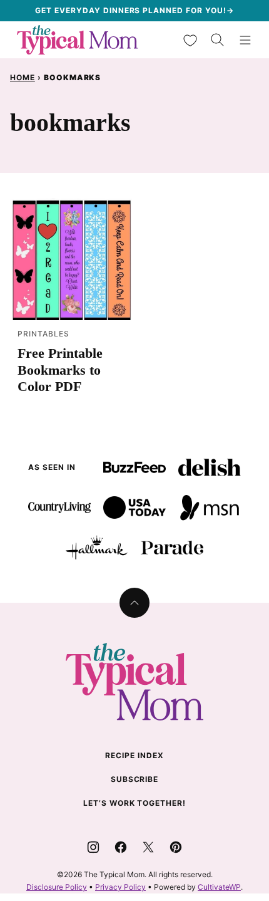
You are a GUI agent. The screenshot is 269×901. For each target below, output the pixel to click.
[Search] (217, 40)
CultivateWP (219, 887)
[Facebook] (120, 847)
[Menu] (245, 40)
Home (22, 77)
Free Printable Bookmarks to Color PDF (60, 369)
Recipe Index (134, 755)
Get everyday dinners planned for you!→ (134, 10)
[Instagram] (93, 847)
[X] (148, 847)
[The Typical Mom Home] (77, 40)
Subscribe (135, 779)
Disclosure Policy (56, 887)
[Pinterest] (176, 847)
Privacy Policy (120, 887)
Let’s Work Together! (134, 803)
